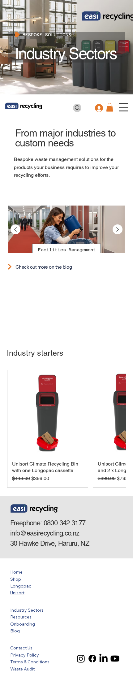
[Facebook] (92, 658)
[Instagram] (81, 658)
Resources (21, 617)
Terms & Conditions (29, 662)
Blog (15, 631)
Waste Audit (22, 669)
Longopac (20, 586)
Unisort (17, 593)
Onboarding (22, 624)
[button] (109, 107)
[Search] (77, 108)
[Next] (117, 229)
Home (16, 572)
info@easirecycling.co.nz (44, 533)
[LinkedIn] (103, 658)
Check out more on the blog (43, 267)
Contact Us (21, 648)
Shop (15, 579)
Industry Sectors (27, 610)
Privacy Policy (24, 655)
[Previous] (15, 229)
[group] (66, 429)
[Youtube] (115, 658)
